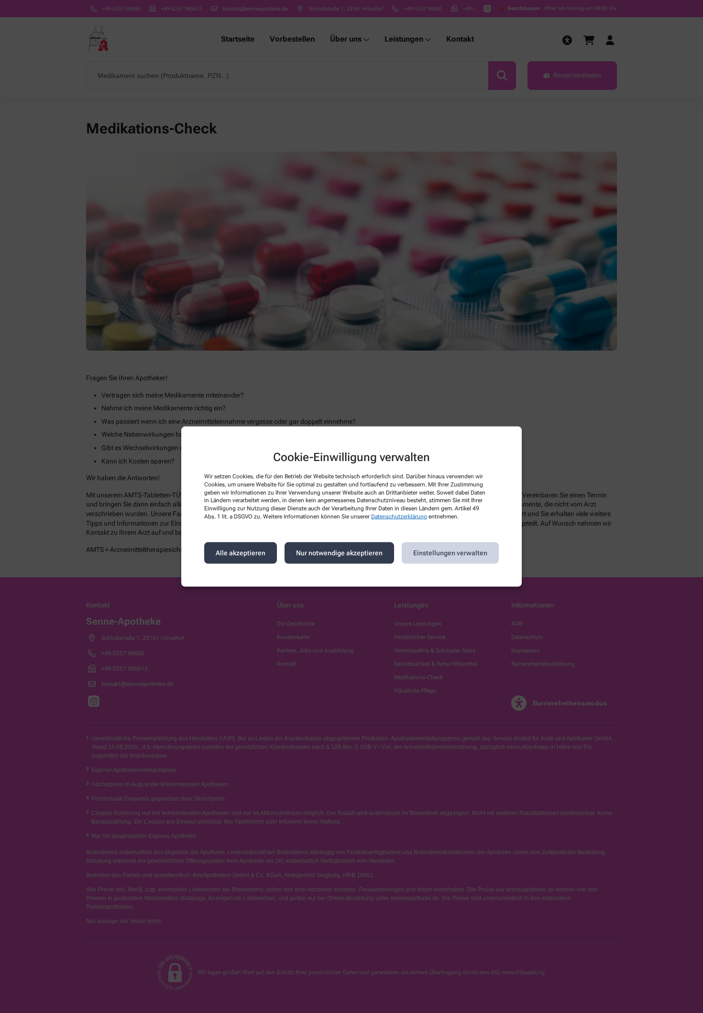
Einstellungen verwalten (450, 553)
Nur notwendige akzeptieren (339, 553)
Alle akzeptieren (240, 553)
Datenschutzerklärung (399, 516)
